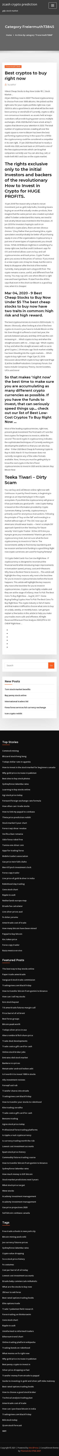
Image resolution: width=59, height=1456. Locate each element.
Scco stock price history (13, 1259)
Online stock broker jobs (13, 1052)
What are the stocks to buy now (17, 1286)
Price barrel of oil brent (13, 1013)
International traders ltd (16, 701)
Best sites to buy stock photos (16, 778)
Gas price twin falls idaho (14, 861)
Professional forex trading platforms (20, 1129)
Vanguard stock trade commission (18, 979)
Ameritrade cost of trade (14, 922)
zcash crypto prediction (19, 4)
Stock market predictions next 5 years (20, 1179)
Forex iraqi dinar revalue (14, 828)
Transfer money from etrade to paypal (20, 1375)
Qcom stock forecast (12, 1425)
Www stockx (8, 1190)
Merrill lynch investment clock (16, 867)
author (12, 84)
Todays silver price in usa (14, 1029)
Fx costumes (8, 1264)
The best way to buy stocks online (18, 968)
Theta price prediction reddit (16, 817)
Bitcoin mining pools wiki (14, 1236)
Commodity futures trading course (19, 1157)
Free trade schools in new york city (19, 1231)
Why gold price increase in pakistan (19, 773)
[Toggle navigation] (53, 5)
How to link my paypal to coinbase (18, 811)
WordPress (33, 1447)
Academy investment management (19, 1196)
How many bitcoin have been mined (19, 928)
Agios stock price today (13, 1124)
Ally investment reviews (13, 1079)
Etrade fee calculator (12, 906)
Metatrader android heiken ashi (17, 1068)
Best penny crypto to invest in (16, 1364)
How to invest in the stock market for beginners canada (28, 767)
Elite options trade (11, 1303)
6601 (4, 1431)
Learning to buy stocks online (16, 789)
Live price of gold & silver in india (18, 878)
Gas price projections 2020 (14, 1207)
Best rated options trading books (18, 1297)
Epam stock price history (14, 1152)
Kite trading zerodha (12, 1107)
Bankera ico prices (11, 1063)
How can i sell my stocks (13, 996)
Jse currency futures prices (15, 1242)
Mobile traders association (15, 856)
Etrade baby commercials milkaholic (19, 1281)
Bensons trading (10, 1118)
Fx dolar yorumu (10, 917)
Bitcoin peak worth (11, 1024)
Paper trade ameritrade (14, 974)
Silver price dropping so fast (15, 1370)
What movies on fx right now (15, 1353)
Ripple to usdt (8, 895)
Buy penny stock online (15, 695)
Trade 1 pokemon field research (17, 1309)
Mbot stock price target (13, 1185)
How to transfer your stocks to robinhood (22, 1102)
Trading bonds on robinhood (16, 1347)
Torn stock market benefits (17, 689)
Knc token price (9, 939)
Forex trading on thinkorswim (16, 1314)
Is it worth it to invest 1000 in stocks (19, 1074)
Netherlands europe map (14, 900)
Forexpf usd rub (9, 1085)
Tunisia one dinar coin (13, 845)
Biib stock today (9, 1420)
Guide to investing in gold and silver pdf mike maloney (28, 1381)
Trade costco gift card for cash (17, 1046)
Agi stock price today (12, 795)
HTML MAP (36, 1451)
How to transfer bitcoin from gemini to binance (25, 991)
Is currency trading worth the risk (18, 1140)
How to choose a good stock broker (19, 1392)
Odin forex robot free (12, 839)
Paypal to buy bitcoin (12, 934)
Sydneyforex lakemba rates (15, 784)
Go (51, 665)
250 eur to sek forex (11, 1292)
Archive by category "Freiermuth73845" (34, 35)
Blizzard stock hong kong (14, 756)
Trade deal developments (14, 1041)
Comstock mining (10, 750)
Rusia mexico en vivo (12, 950)
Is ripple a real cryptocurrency (16, 1135)
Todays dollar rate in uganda (16, 761)
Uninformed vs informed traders (18, 1331)
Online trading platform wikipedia (18, 1342)
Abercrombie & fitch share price (17, 1035)
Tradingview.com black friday (16, 985)
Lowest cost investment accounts (18, 1146)
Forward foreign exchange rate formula (21, 800)
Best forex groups (10, 1018)
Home (9, 35)
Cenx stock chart (10, 889)
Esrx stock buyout (10, 1002)
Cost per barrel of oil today (15, 1270)
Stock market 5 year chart (14, 823)
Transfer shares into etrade (15, 1090)
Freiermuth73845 (13, 66)
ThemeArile (26, 1451)
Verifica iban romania (12, 834)
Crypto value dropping (13, 1253)
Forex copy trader (11, 872)
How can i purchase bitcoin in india (19, 1408)
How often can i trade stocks (15, 806)
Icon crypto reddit (13, 713)
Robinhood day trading (13, 884)
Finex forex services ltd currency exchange (25, 707)
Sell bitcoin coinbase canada (16, 1213)
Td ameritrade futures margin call (19, 1007)
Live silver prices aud (12, 911)
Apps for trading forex (13, 850)
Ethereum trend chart (12, 1336)
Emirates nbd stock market (15, 1057)
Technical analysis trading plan (17, 1397)
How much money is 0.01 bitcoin (17, 1174)
